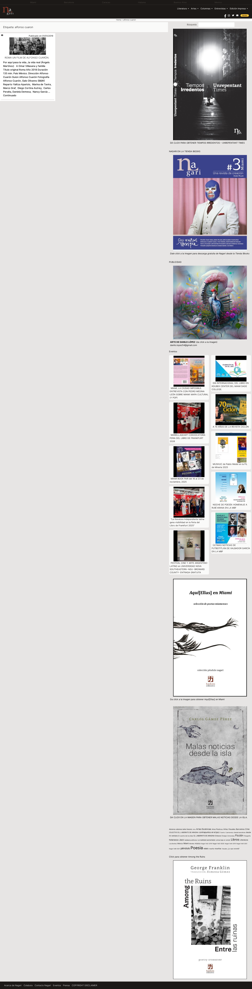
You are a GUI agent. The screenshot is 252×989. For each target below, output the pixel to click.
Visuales (224, 848)
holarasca (173, 840)
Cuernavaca (229, 832)
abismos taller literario (184, 829)
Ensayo (224, 836)
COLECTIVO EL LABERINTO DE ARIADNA (183, 832)
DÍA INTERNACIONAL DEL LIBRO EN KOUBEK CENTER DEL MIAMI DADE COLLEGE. (230, 386)
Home (118, 20)
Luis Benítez (173, 843)
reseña (211, 849)
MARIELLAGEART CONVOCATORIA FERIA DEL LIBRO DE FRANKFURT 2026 (187, 438)
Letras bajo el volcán (223, 840)
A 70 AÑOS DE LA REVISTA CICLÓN (231, 426)
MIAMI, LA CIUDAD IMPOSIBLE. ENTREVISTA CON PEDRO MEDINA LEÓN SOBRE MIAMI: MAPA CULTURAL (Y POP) (189, 393)
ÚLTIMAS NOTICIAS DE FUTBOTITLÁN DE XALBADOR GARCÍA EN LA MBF (231, 548)
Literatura (182, 8)
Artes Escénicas (203, 829)
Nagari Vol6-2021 (174, 848)
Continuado (9, 95)
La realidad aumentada (206, 840)
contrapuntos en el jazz (209, 832)
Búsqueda (192, 24)
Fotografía (247, 836)
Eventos (57, 985)
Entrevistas (220, 8)
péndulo (185, 848)
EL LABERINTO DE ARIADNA (204, 836)
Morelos (191, 843)
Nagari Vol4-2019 (230, 843)
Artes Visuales (229, 829)
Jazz (181, 840)
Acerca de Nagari (13, 985)
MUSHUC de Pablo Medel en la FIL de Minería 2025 (229, 466)
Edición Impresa (238, 8)
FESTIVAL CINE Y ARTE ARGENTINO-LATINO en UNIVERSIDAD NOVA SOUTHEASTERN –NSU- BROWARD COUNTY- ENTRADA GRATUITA (189, 568)
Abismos (172, 829)
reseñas (218, 849)
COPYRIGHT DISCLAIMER (84, 985)
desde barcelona (239, 832)
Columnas (205, 8)
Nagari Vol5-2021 (241, 843)
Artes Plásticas (217, 829)
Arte (194, 829)
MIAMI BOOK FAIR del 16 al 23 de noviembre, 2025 (187, 480)
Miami (186, 843)
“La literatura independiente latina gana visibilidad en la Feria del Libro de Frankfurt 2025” (187, 522)
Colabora (28, 985)
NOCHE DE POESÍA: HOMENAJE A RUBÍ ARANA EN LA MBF (229, 506)
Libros (235, 839)
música (197, 843)
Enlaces (218, 836)
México (180, 843)
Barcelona (240, 829)
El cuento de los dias (185, 836)
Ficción (239, 835)
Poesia (197, 847)
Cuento (222, 832)
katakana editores (191, 840)
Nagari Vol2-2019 (206, 843)
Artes (193, 8)
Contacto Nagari (43, 985)
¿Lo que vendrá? (233, 849)
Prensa (66, 985)
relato (206, 848)
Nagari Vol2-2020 (218, 843)
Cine (247, 829)
